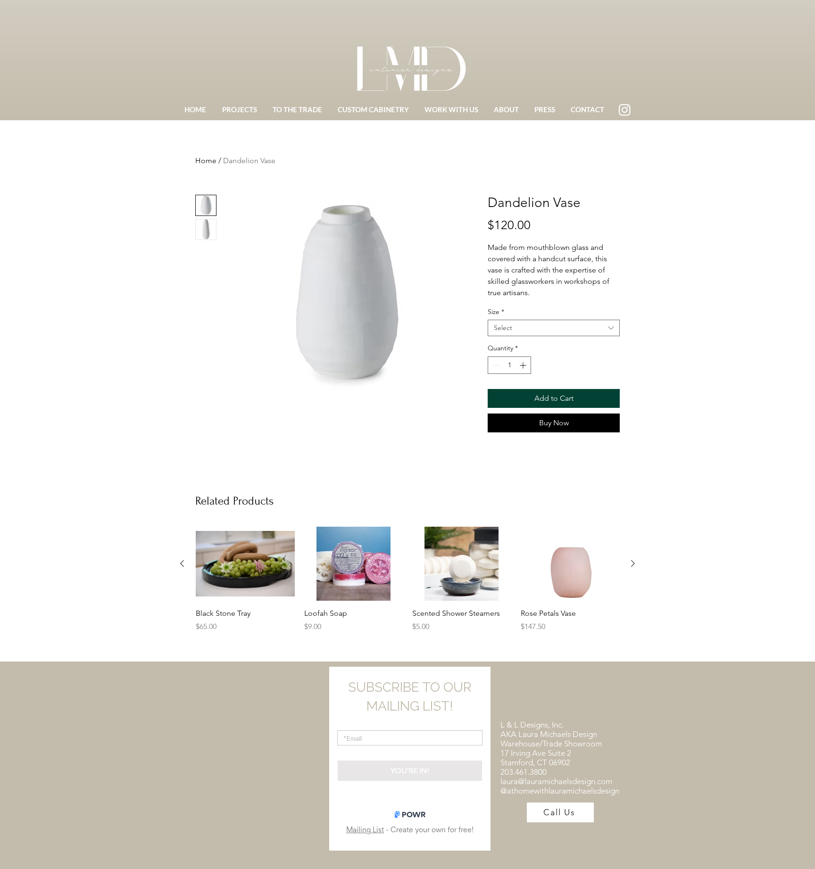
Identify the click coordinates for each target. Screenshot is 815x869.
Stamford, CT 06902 (535, 762)
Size (496, 312)
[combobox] (554, 328)
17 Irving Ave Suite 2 (535, 753)
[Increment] (524, 365)
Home (205, 160)
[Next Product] (633, 563)
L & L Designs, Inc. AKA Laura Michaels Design (548, 729)
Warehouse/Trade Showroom (551, 743)
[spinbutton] (509, 365)
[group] (407, 579)
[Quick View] (245, 564)
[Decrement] (495, 365)
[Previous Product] (182, 563)
